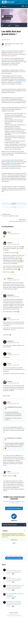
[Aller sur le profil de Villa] (5, 318)
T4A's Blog (8, 16)
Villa (8, 317)
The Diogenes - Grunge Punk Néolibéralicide (13, 601)
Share (14, 203)
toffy (8, 232)
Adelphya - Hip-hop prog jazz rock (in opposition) (15, 585)
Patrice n (9, 278)
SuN (14, 43)
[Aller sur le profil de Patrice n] (5, 279)
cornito (9, 381)
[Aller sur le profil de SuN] (3, 44)
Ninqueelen (10, 295)
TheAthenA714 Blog (11, 596)
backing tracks (10, 161)
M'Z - (7, 569)
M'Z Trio (8, 577)
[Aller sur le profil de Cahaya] (5, 243)
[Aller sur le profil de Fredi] (5, 354)
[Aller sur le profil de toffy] (5, 233)
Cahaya (9, 242)
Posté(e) (13, 233)
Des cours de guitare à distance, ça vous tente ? (15, 593)
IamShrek (9, 341)
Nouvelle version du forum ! (10, 524)
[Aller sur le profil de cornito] (5, 382)
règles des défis (20, 151)
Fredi (8, 353)
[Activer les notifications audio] (25, 531)
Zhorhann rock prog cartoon (13, 572)
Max (9, 18)
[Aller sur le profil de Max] (5, 402)
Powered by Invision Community (14, 615)
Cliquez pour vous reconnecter (14, 558)
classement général (21, 80)
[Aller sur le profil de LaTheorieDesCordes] (4, 570)
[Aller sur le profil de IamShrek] (5, 342)
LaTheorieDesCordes (13, 570)
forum (6, 537)
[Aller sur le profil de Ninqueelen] (5, 296)
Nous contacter (14, 612)
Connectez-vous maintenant (14, 508)
